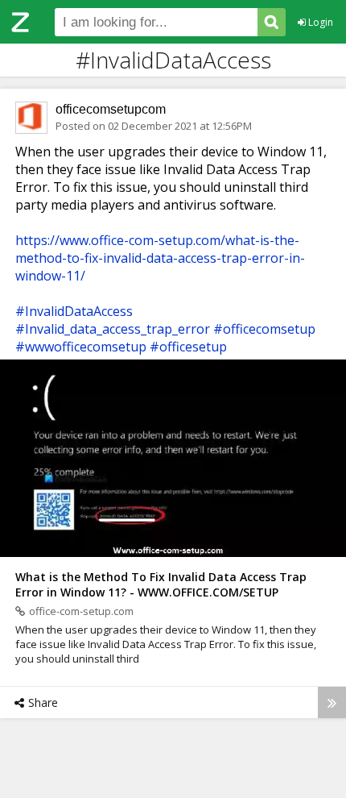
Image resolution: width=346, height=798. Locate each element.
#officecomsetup (264, 329)
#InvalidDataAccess (74, 311)
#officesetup (188, 346)
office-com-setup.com (81, 611)
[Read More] (332, 702)
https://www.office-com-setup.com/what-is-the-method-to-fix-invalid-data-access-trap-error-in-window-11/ (160, 258)
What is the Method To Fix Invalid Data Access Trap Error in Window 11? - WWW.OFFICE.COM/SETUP (161, 584)
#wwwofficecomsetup (80, 346)
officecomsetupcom (111, 109)
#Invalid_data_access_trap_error (112, 329)
